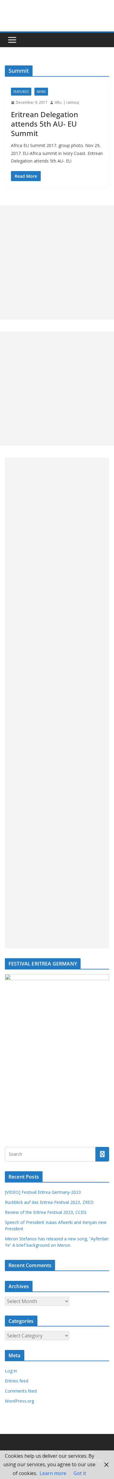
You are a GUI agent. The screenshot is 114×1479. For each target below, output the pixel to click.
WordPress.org (19, 1401)
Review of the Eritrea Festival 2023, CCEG (45, 1212)
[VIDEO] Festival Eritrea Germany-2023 (43, 1192)
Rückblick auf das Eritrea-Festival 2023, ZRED (49, 1202)
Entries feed (16, 1381)
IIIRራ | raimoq (67, 102)
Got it (80, 1473)
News (41, 91)
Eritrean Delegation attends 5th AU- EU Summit (44, 123)
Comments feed (21, 1391)
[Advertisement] (57, 262)
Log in (11, 1371)
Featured (21, 91)
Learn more (53, 1473)
